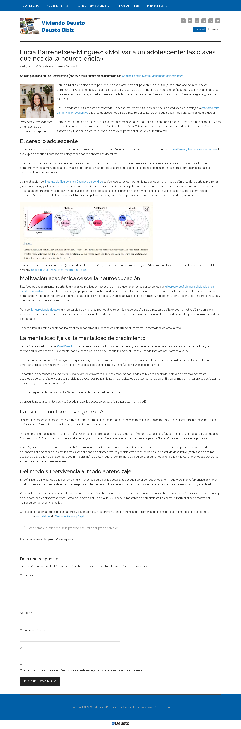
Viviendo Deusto (53, 26)
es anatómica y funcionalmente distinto (193, 149)
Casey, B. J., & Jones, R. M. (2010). (52, 270)
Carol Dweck (65, 346)
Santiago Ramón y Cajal (69, 516)
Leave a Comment (67, 66)
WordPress (154, 707)
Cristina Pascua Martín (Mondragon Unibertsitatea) (153, 76)
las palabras (42, 516)
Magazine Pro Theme (107, 707)
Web (23, 648)
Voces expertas (64, 539)
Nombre (26, 612)
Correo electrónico (32, 630)
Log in (166, 707)
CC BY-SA (80, 270)
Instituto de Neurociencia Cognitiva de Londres (74, 181)
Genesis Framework (134, 707)
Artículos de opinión (44, 539)
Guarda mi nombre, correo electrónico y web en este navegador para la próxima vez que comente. (81, 670)
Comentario (28, 575)
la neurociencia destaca (45, 309)
